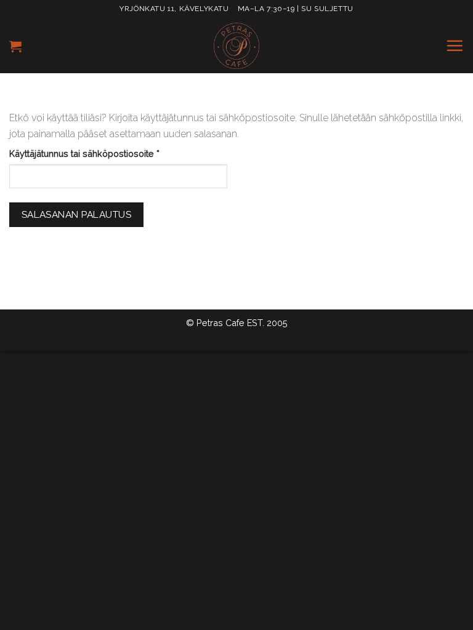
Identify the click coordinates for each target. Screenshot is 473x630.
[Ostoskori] (15, 46)
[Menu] (454, 45)
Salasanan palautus (76, 214)
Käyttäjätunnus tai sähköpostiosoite (104, 153)
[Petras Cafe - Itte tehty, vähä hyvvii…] (236, 45)
